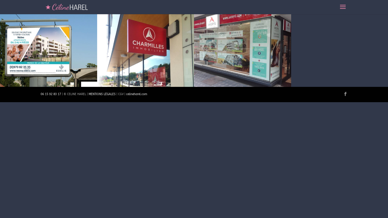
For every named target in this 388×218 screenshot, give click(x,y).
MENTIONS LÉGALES (102, 94)
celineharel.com (136, 94)
